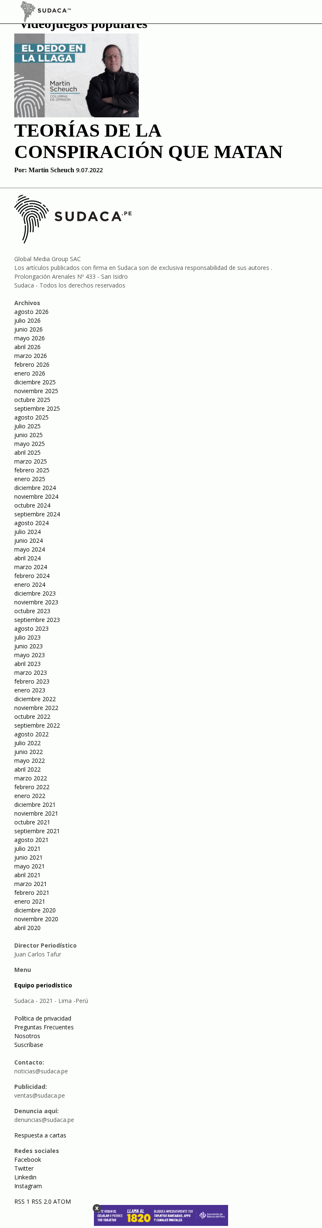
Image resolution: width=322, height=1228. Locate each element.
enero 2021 (29, 901)
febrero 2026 (31, 364)
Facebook (27, 1159)
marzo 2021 (30, 884)
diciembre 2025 (35, 382)
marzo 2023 (30, 672)
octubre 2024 (32, 505)
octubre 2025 (32, 400)
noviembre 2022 (36, 708)
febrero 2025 (31, 470)
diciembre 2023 (35, 593)
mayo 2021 (29, 866)
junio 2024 (28, 540)
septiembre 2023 (37, 620)
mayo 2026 (29, 338)
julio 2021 (27, 848)
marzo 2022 (30, 778)
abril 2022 (27, 769)
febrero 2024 (31, 576)
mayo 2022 (29, 760)
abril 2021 (27, 875)
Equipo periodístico (43, 985)
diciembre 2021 (35, 804)
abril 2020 (27, 928)
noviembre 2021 (36, 813)
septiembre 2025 (37, 408)
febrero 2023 (31, 681)
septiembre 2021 (37, 831)
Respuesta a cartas (40, 1135)
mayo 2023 (29, 655)
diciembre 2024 (35, 488)
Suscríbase (28, 1045)
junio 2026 (28, 329)
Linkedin (25, 1177)
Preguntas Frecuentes (44, 1027)
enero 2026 (29, 373)
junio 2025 (28, 435)
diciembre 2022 (35, 699)
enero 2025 (29, 479)
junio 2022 (28, 752)
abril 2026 (27, 347)
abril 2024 (27, 558)
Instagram (28, 1186)
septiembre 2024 (37, 514)
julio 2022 (27, 743)
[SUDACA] (46, 13)
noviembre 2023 (36, 602)
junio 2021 (28, 857)
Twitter (24, 1168)
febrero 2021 (31, 892)
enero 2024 (29, 584)
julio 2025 (27, 426)
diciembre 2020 (35, 910)
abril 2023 (27, 664)
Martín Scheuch (51, 170)
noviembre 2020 (36, 919)
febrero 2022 (31, 787)
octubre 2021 (32, 822)
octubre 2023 (32, 611)
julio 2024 (27, 532)
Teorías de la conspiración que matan (148, 141)
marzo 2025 (30, 461)
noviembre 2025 (36, 391)
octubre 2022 (32, 716)
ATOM (62, 1201)
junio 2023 (28, 646)
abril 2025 (27, 452)
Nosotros (27, 1036)
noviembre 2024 (36, 496)
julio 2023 (27, 637)
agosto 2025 (31, 417)
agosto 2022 (31, 734)
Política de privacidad (42, 1018)
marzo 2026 (30, 356)
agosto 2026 (31, 312)
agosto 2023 (31, 628)
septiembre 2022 (37, 725)
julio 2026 (27, 320)
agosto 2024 (31, 523)
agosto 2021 (31, 840)
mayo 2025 (29, 444)
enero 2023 (29, 690)
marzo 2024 (30, 567)
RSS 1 (22, 1201)
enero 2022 (29, 796)
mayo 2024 (29, 549)
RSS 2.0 (41, 1201)
